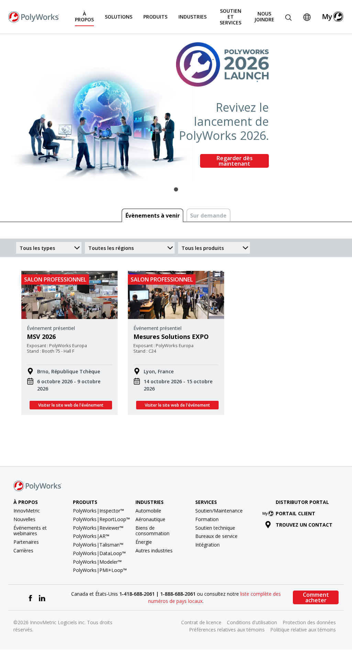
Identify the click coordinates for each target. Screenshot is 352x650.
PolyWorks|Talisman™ (98, 544)
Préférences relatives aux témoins (227, 629)
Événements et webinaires (30, 531)
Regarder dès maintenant (235, 160)
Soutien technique (215, 528)
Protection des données (309, 622)
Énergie (143, 542)
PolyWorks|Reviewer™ (98, 528)
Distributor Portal (302, 502)
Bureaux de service (216, 536)
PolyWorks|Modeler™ (97, 562)
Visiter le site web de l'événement (70, 405)
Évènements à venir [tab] (152, 215)
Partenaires (26, 542)
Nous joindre (264, 16)
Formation (207, 519)
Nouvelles (24, 519)
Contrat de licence (201, 622)
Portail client (295, 513)
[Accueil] (33, 16)
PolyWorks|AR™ (91, 536)
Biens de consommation (152, 531)
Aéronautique (150, 519)
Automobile (148, 510)
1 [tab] (176, 189)
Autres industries (154, 550)
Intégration (207, 544)
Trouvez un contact (304, 524)
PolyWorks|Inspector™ (98, 510)
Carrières (23, 550)
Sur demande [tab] (208, 215)
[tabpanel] (176, 107)
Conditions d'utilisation (252, 622)
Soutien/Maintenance (219, 510)
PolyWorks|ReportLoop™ (101, 519)
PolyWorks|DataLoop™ (99, 553)
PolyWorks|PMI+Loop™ (100, 570)
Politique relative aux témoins (303, 629)
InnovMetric (26, 510)
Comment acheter (316, 597)
